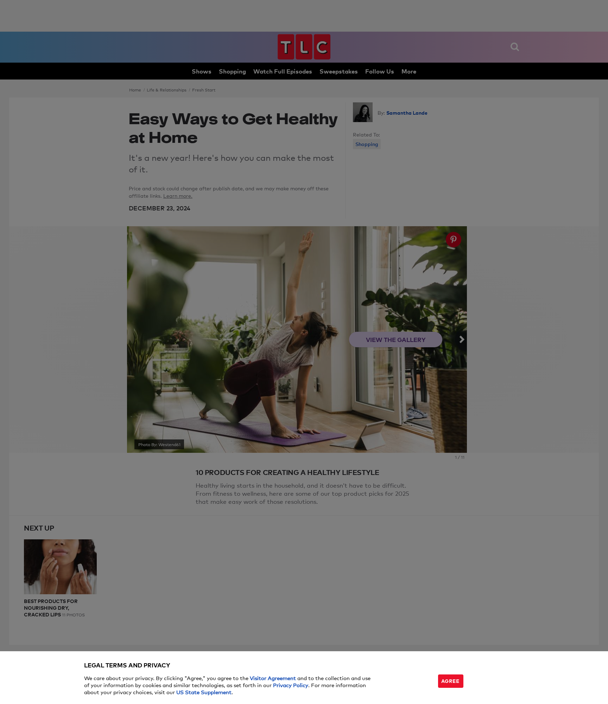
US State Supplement (204, 692)
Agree (450, 680)
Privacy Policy (290, 684)
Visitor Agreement (273, 677)
